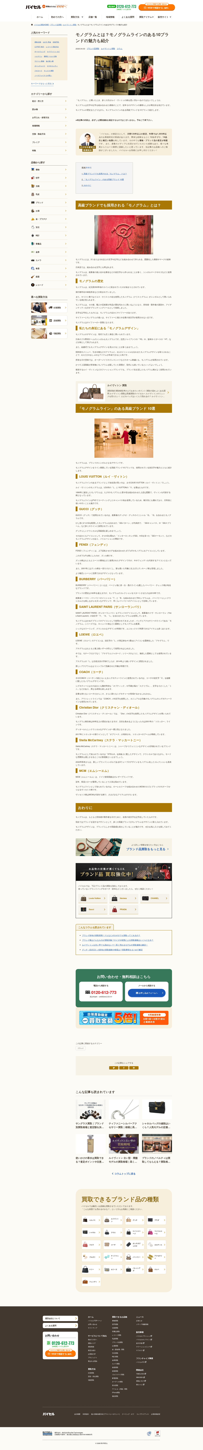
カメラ (38, 260)
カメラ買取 (116, 1364)
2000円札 (56, 42)
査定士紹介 (92, 1350)
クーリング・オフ (128, 1414)
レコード (39, 285)
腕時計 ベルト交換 (50, 56)
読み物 (35, 109)
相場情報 (36, 125)
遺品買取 (115, 1396)
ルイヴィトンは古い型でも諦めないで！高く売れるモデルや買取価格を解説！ (115, 945)
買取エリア (92, 1343)
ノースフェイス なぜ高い (43, 75)
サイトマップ (92, 1328)
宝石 (37, 227)
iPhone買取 (116, 1392)
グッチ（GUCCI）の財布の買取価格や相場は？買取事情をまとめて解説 (112, 949)
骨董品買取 (116, 1331)
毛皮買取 (115, 1339)
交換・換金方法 (38, 134)
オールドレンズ (40, 51)
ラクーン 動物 (39, 61)
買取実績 (91, 1347)
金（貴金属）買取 (118, 1349)
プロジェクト (92, 1357)
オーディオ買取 (117, 1382)
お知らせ (139, 1321)
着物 (37, 169)
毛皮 (37, 194)
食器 (37, 268)
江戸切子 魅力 (39, 47)
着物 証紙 (38, 42)
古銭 (37, 186)
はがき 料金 (47, 42)
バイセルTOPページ (95, 1321)
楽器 (37, 276)
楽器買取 (115, 1371)
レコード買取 (116, 1335)
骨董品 (38, 243)
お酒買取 (115, 1346)
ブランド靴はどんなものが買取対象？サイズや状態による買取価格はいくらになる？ (117, 940)
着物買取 (115, 1321)
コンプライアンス (143, 1414)
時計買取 (115, 1357)
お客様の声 (92, 1354)
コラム (119, 49)
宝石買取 (115, 1353)
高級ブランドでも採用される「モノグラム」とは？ (104, 174)
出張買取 (91, 1373)
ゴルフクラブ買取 (118, 1374)
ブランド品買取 (93, 49)
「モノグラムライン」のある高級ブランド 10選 (103, 179)
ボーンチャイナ (40, 66)
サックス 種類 (49, 70)
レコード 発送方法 (52, 47)
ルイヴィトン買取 (108, 49)
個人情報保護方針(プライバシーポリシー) (105, 1414)
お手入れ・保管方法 (40, 117)
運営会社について (52, 1318)
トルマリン (38, 56)
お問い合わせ (92, 1324)
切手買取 (115, 1324)
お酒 (37, 210)
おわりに (86, 185)
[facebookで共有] (124, 1067)
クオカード (38, 70)
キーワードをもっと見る (41, 83)
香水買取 (115, 1385)
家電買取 (115, 1378)
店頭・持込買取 (93, 1376)
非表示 (88, 167)
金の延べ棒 (50, 61)
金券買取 (115, 1360)
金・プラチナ (41, 219)
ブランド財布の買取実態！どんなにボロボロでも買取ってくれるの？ (111, 935)
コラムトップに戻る (125, 1173)
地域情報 (110, 16)
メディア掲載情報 (142, 1324)
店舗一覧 (92, 16)
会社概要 (77, 1414)
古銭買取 (115, 1328)
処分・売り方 (37, 101)
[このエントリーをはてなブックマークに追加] (134, 1067)
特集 (34, 150)
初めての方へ (57, 16)
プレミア (36, 142)
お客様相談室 (155, 1414)
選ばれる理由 (92, 1361)
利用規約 (86, 1414)
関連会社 (140, 1370)
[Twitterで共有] (113, 1067)
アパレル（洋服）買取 (119, 1389)
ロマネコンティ (52, 66)
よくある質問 (128, 16)
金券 (37, 252)
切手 (37, 177)
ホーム (40, 16)
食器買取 (115, 1367)
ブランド (81, 1048)
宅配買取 (91, 1380)
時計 (37, 235)
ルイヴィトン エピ (53, 51)
